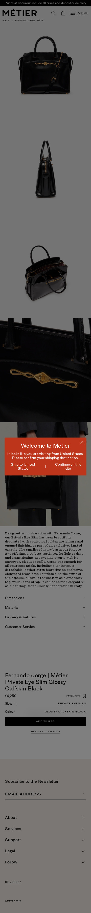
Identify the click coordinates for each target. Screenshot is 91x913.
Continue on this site (68, 466)
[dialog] (45, 456)
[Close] (81, 442)
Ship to (23, 466)
